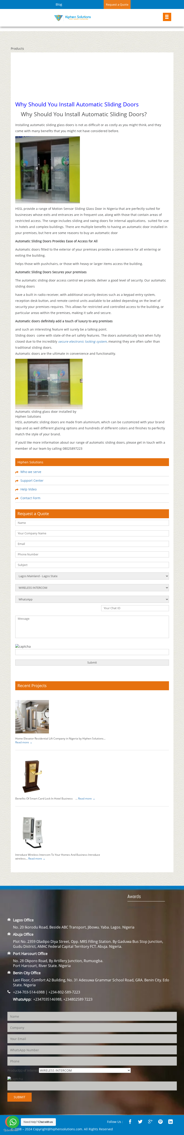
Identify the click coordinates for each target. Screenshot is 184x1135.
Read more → (23, 742)
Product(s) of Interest (23, 1070)
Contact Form (30, 498)
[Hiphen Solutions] (72, 17)
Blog (59, 4)
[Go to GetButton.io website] (11, 1130)
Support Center (32, 480)
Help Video (28, 489)
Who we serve (30, 472)
